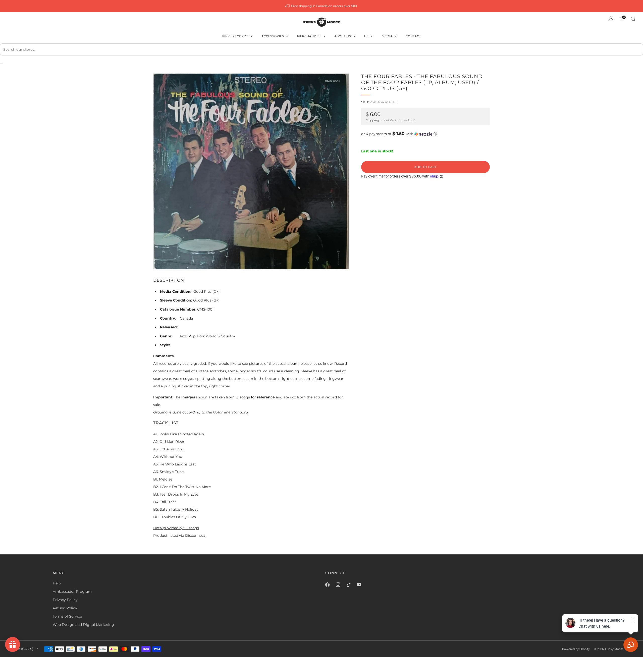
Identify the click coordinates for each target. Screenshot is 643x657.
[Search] (632, 18)
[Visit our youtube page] (359, 584)
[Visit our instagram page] (338, 584)
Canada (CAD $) (20, 649)
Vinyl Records (235, 36)
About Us (342, 36)
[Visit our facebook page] (327, 584)
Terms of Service (67, 616)
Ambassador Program (72, 591)
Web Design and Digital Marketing (83, 624)
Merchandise (309, 36)
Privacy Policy (65, 600)
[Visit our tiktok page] (348, 584)
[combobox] (321, 49)
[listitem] (321, 6)
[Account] (610, 18)
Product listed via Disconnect (179, 535)
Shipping (372, 120)
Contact (413, 36)
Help (368, 36)
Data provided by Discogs (176, 528)
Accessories (272, 36)
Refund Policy (65, 608)
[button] (425, 133)
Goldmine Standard (230, 412)
